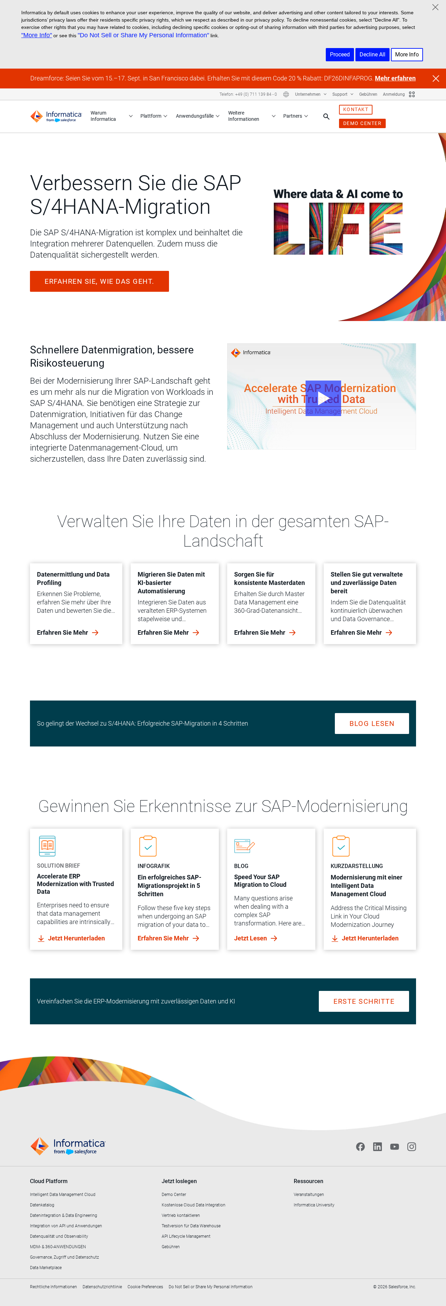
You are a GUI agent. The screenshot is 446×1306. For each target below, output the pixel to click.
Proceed (340, 54)
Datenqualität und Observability (59, 1236)
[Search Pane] (326, 116)
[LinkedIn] (377, 1146)
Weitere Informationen (243, 116)
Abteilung (96, 147)
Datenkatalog (42, 1205)
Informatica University (314, 1205)
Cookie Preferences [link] (145, 1286)
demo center (362, 123)
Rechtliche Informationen (53, 1286)
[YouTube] (394, 1146)
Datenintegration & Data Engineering (63, 1215)
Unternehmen (308, 94)
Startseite (49, 147)
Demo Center (174, 1194)
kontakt (356, 109)
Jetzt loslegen (179, 1181)
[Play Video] (321, 396)
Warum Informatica (103, 116)
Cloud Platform (49, 1181)
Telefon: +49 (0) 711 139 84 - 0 (248, 94)
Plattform (150, 116)
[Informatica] (56, 116)
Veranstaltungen (309, 1194)
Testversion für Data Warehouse (191, 1225)
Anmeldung (394, 94)
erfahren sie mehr (63, 632)
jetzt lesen (251, 938)
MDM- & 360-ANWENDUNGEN (58, 1246)
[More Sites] (412, 94)
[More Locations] (286, 94)
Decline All (372, 54)
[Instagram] (411, 1146)
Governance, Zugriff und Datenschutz (64, 1257)
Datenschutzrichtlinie (102, 1286)
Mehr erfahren (395, 78)
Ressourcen (308, 1181)
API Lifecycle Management (186, 1236)
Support (340, 94)
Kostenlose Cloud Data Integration (193, 1205)
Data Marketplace (46, 1267)
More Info (407, 54)
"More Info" (36, 35)
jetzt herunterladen (76, 938)
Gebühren (368, 94)
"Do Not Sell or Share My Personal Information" (143, 35)
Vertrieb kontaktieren (181, 1215)
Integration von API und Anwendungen (66, 1225)
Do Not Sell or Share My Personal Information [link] (211, 1286)
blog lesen (371, 723)
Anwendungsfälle (195, 116)
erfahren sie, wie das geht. (99, 281)
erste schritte (363, 1001)
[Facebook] (360, 1146)
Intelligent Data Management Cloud (62, 1194)
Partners (292, 116)
